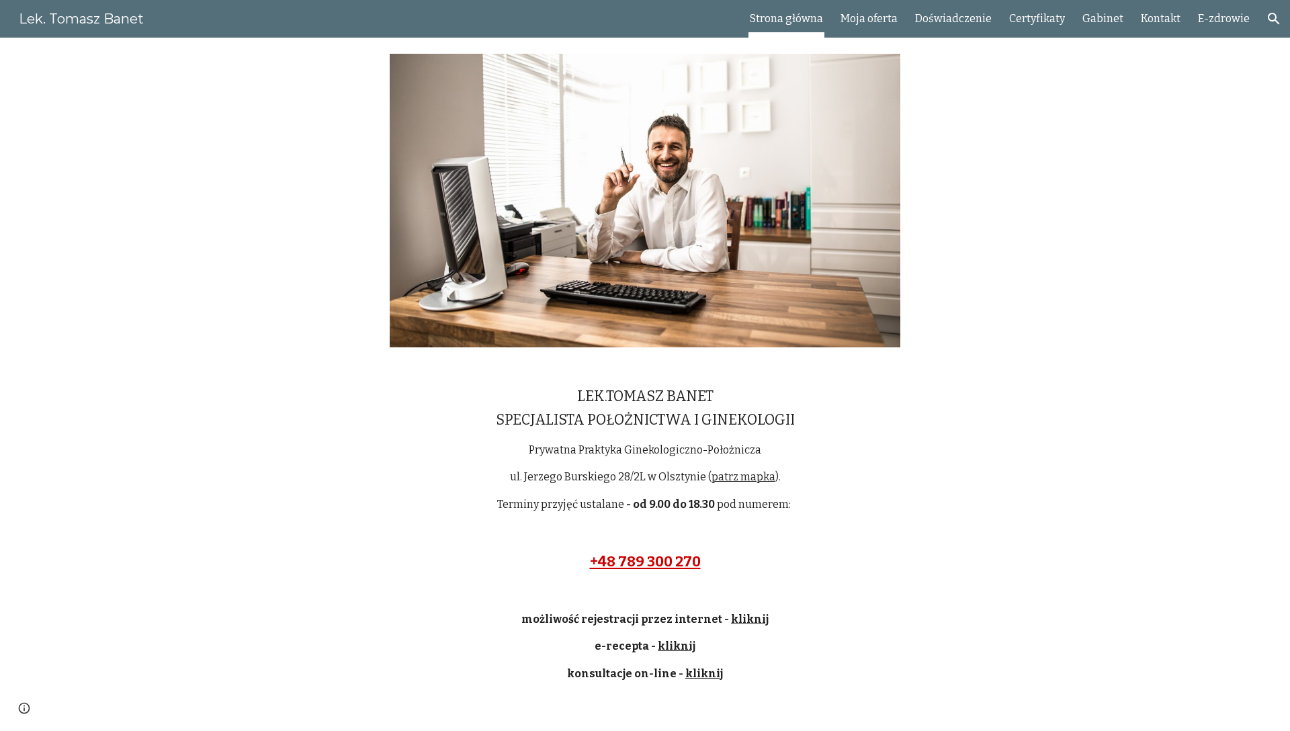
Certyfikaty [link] (1037, 18)
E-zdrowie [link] (1224, 18)
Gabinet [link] (1102, 18)
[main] (645, 547)
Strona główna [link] (786, 18)
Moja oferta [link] (869, 18)
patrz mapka (743, 476)
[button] (1274, 19)
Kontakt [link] (1160, 18)
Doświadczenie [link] (953, 18)
